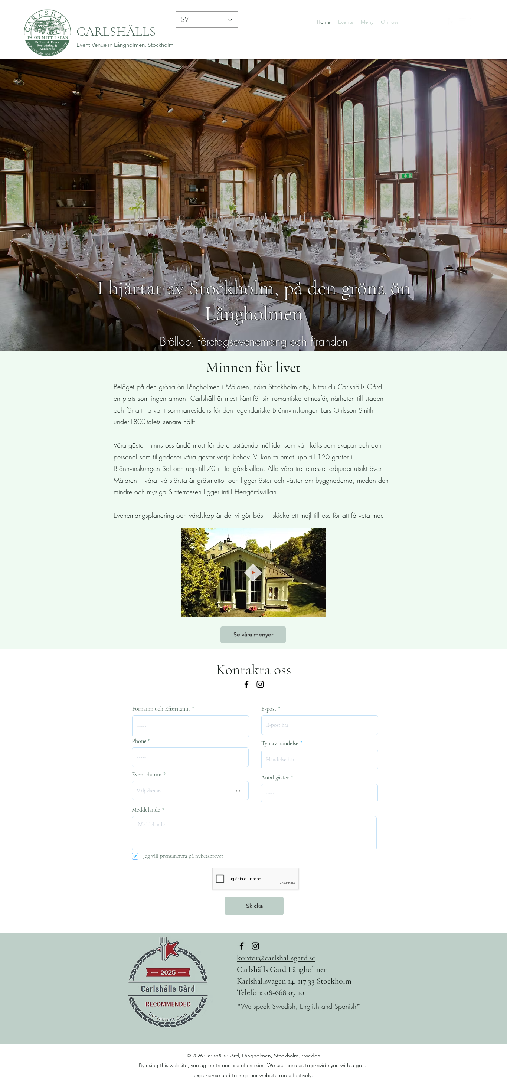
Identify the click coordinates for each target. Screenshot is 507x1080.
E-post (268, 709)
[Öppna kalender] (238, 790)
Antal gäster (275, 777)
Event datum (150, 775)
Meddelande (146, 810)
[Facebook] (451, 22)
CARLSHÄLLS (116, 31)
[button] (316, 609)
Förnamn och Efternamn (161, 709)
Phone (139, 741)
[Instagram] (473, 22)
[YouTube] (462, 22)
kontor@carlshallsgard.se (276, 958)
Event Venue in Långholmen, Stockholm (125, 44)
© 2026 (195, 1055)
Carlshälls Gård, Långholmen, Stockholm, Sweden (262, 1055)
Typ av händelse (279, 743)
